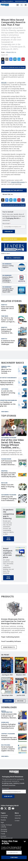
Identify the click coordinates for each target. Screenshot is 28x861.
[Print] (2, 59)
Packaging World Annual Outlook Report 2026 (7, 290)
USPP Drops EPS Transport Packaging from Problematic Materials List (8, 498)
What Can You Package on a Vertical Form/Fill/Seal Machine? (6, 371)
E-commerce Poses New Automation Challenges (8, 342)
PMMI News (4, 316)
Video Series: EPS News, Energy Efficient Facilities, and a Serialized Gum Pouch (13, 444)
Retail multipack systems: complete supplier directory (8, 749)
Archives (20, 701)
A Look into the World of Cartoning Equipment (8, 393)
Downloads (5, 722)
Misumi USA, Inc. (11, 52)
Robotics (4, 304)
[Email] (6, 59)
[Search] (21, 4)
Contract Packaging (8, 733)
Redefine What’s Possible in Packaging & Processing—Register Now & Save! (7, 279)
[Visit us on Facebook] (2, 808)
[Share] (10, 59)
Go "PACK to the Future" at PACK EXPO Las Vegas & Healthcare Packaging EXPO (7, 320)
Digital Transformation (6, 711)
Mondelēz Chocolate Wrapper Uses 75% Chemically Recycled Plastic (8, 475)
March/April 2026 (7, 695)
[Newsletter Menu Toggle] (17, 4)
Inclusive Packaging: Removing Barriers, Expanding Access (8, 726)
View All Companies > (14, 258)
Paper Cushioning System (10, 637)
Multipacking (5, 745)
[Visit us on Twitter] (5, 808)
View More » (5, 411)
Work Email (6, 223)
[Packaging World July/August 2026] (7, 665)
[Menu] (25, 4)
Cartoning (4, 389)
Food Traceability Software (11, 641)
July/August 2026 (7, 675)
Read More (8, 538)
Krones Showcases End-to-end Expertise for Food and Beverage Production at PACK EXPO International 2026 (13, 621)
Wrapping (4, 471)
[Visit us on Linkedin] (9, 808)
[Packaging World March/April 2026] (7, 685)
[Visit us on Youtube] (13, 808)
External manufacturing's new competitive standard (9, 737)
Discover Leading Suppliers (7, 266)
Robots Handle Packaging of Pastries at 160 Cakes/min (6, 331)
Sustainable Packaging (8, 437)
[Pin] (23, 59)
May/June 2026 (20, 675)
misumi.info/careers (18, 182)
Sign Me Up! (9, 231)
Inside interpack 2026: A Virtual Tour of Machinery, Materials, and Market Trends (9, 716)
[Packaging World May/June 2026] (21, 665)
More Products (9, 647)
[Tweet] (19, 59)
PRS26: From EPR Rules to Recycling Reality (7, 486)
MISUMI (4, 83)
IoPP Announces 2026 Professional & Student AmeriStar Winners (8, 463)
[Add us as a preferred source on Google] (2, 62)
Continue (14, 857)
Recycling (4, 483)
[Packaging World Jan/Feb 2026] (21, 685)
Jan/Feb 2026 (21, 695)
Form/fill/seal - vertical (6, 367)
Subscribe (8, 701)
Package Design (6, 459)
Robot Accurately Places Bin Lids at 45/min (7, 308)
